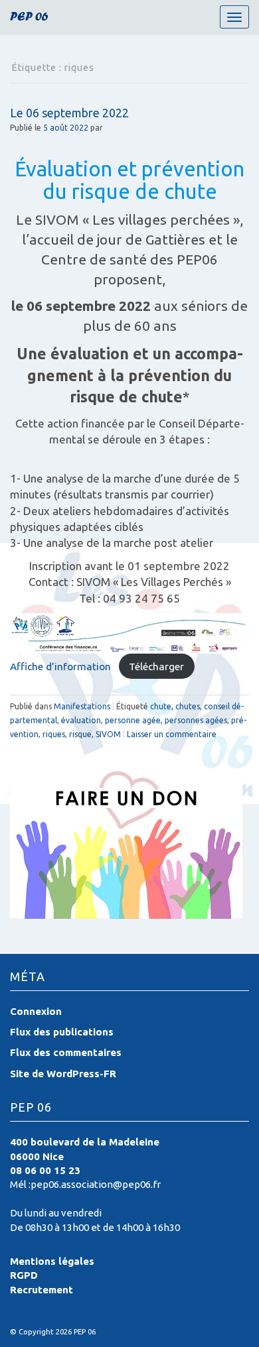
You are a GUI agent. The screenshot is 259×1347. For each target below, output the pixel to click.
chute (160, 706)
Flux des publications (62, 1031)
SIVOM (108, 734)
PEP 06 (29, 18)
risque (80, 734)
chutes (187, 706)
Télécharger (156, 666)
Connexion (36, 1011)
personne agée (133, 720)
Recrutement (41, 1289)
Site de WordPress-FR (63, 1073)
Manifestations (82, 706)
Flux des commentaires (66, 1052)
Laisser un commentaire (171, 734)
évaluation (81, 720)
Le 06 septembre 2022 (69, 112)
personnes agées (196, 720)
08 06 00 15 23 (45, 1170)
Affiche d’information (60, 666)
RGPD (24, 1275)
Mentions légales (52, 1261)
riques (54, 734)
